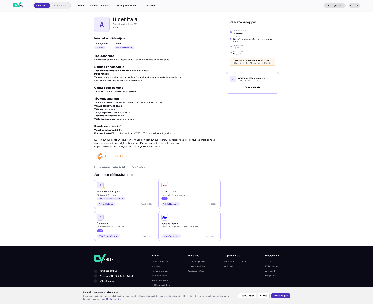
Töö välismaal (148, 5)
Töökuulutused (272, 266)
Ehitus (116, 27)
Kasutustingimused (197, 261)
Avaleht (81, 5)
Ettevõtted (270, 271)
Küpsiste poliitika (113, 299)
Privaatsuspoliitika (196, 266)
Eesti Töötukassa (159, 275)
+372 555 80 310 (108, 271)
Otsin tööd (41, 5)
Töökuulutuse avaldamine (235, 261)
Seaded (263, 295)
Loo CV (268, 261)
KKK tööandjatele (160, 280)
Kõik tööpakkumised (125, 5)
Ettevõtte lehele (252, 87)
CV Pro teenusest (160, 261)
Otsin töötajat (60, 5)
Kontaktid (156, 266)
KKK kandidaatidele (161, 285)
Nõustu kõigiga (281, 295)
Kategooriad (270, 275)
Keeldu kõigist (247, 295)
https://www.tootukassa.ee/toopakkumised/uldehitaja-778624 (127, 146)
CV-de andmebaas (100, 5)
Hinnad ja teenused (161, 271)
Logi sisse (336, 5)
